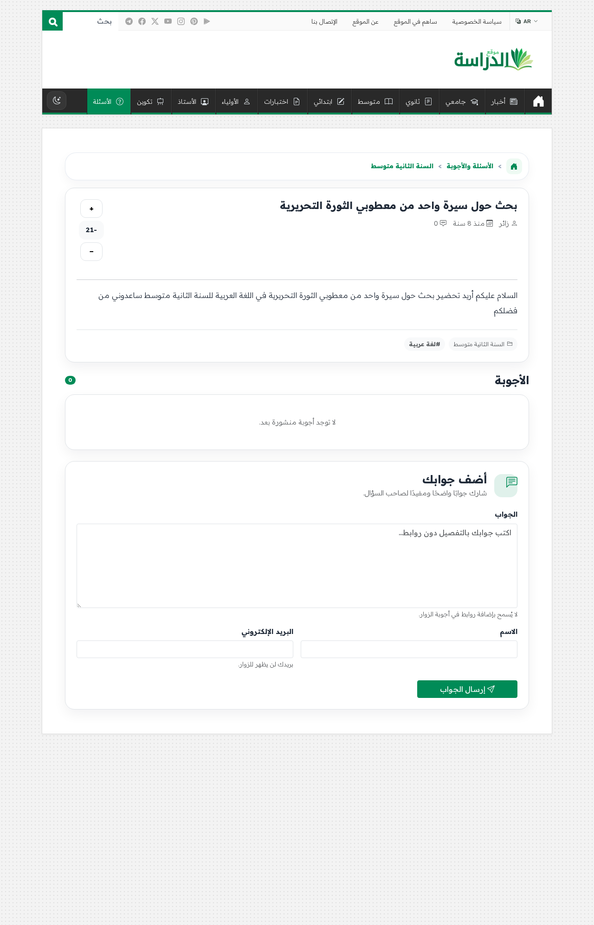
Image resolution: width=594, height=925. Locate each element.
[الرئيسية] (538, 101)
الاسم (508, 631)
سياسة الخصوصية (477, 21)
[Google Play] (207, 21)
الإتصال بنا (324, 21)
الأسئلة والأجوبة (469, 166)
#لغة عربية (424, 344)
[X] (155, 21)
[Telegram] (129, 21)
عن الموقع (366, 21)
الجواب (506, 514)
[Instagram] (181, 21)
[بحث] (52, 21)
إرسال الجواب (463, 689)
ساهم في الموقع (415, 21)
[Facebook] (142, 21)
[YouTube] (168, 21)
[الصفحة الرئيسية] (514, 166)
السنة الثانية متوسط (402, 166)
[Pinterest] (194, 21)
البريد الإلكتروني (267, 631)
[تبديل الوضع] (56, 100)
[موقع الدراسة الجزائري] (493, 59)
